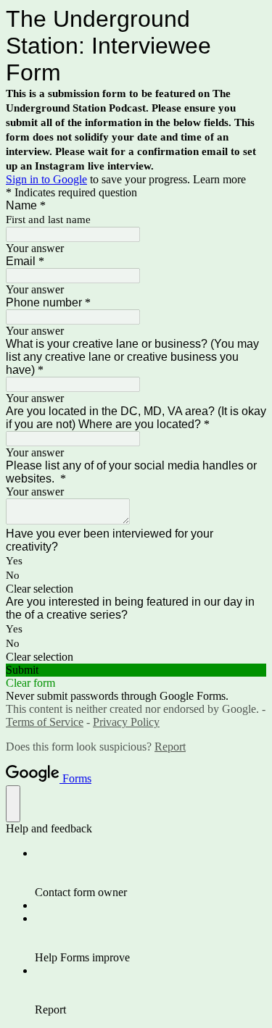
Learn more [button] (219, 179)
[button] (136, 589)
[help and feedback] (13, 803)
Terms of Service (44, 722)
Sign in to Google (46, 179)
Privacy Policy (126, 722)
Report (170, 746)
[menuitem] (150, 873)
